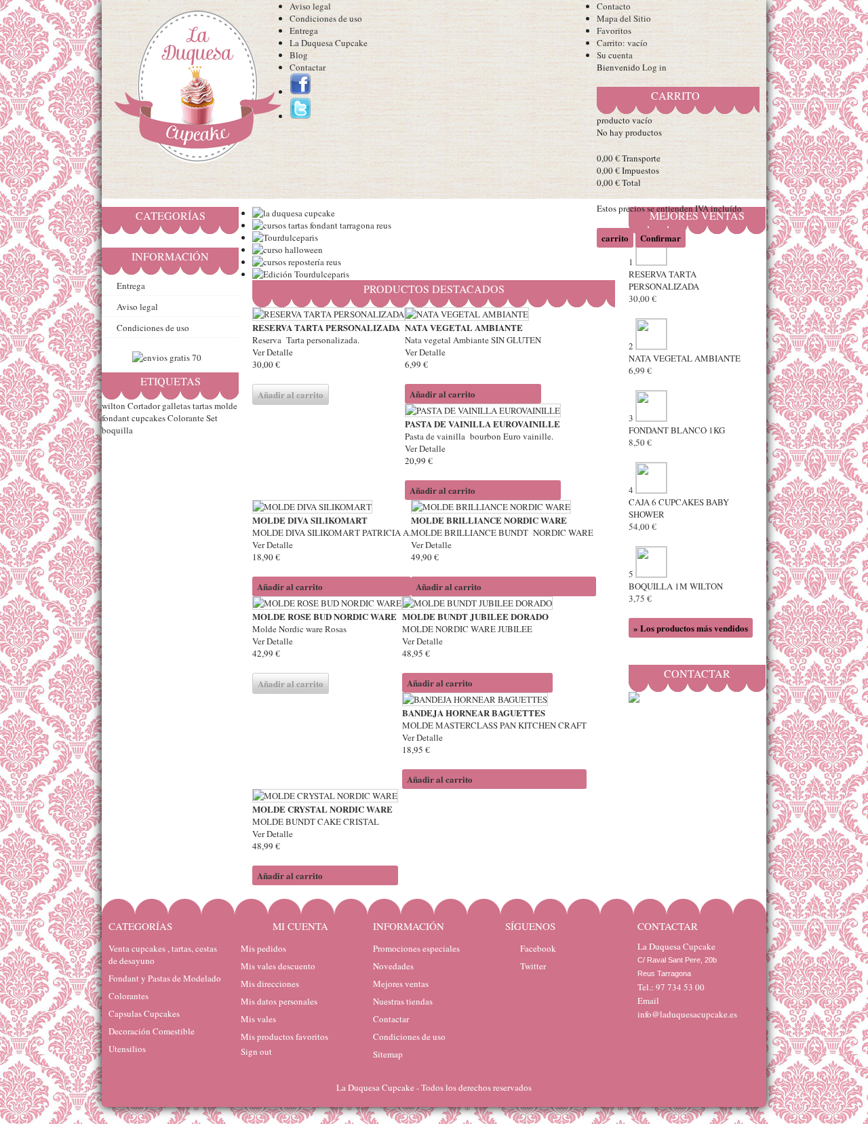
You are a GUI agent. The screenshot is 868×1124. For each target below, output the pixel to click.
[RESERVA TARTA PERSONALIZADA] (328, 314)
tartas (202, 406)
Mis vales (258, 1019)
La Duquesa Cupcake (329, 43)
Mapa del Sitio (624, 18)
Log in (654, 67)
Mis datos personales (279, 1001)
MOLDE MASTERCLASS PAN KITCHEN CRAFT (494, 725)
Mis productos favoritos (284, 1036)
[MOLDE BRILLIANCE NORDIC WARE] (503, 506)
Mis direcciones (270, 983)
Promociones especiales (416, 948)
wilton (113, 406)
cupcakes (148, 418)
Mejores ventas (401, 983)
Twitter (533, 966)
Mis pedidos (263, 948)
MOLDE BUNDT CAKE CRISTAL (317, 821)
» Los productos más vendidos (690, 627)
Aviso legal (310, 6)
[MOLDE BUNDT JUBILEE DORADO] (477, 603)
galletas (176, 406)
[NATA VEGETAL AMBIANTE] (473, 314)
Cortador (143, 406)
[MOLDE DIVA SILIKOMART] (331, 506)
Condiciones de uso (326, 18)
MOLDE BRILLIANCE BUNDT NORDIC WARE (503, 532)
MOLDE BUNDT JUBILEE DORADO (475, 616)
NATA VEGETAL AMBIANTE (464, 327)
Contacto (614, 6)
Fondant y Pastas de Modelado (164, 978)
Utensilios (127, 1049)
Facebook (538, 948)
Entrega (304, 30)
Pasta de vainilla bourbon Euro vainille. (479, 436)
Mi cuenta (300, 926)
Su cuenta (615, 55)
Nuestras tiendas (403, 1001)
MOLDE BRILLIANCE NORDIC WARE (489, 519)
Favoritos (614, 30)
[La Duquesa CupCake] (196, 89)
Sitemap (388, 1054)
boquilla (117, 430)
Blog (299, 55)
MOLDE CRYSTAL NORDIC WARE (322, 808)
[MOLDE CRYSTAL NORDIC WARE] (325, 795)
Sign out (256, 1051)
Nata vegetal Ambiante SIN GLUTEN (473, 340)
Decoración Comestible (151, 1031)
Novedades (393, 966)
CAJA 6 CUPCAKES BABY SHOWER (679, 514)
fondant (116, 418)
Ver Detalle (272, 352)
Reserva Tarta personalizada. (305, 340)
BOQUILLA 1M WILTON (676, 592)
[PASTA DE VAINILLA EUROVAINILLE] (483, 410)
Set (212, 418)
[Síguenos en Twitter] (300, 116)
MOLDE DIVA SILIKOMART (310, 519)
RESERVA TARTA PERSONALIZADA (326, 327)
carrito (675, 95)
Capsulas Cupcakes (144, 1013)
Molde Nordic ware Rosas (300, 629)
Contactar (308, 67)
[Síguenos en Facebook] (300, 91)
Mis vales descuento (278, 966)
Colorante (185, 418)
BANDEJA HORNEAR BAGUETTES (473, 712)
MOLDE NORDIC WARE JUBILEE (467, 629)
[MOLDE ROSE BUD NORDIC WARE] (327, 603)
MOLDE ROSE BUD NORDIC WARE (324, 616)
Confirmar (660, 237)
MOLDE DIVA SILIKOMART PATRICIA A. (331, 532)
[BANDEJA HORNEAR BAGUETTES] (494, 699)
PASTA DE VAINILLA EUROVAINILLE (482, 423)
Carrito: (622, 43)
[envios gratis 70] (166, 357)
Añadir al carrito (442, 393)
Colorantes (128, 996)
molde (225, 406)
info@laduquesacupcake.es (687, 1014)
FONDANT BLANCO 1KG (677, 436)
